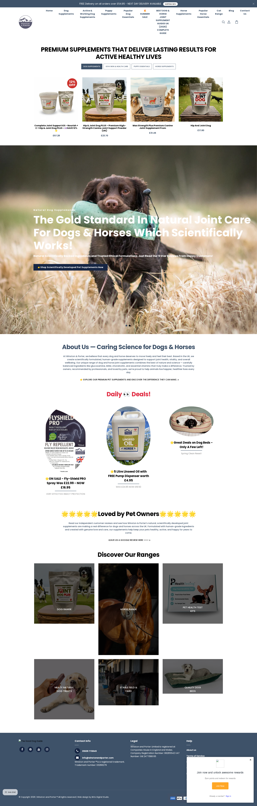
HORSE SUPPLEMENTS (164, 66)
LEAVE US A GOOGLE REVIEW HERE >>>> (128, 540)
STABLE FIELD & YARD (128, 689)
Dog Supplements (66, 12)
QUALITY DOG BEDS (193, 689)
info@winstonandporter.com (98, 757)
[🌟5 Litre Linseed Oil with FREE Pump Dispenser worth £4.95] (128, 435)
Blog (231, 10)
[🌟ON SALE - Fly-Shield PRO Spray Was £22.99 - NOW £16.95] (66, 439)
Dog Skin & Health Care (117, 66)
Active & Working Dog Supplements (87, 14)
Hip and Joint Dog (201, 125)
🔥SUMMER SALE (145, 14)
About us (191, 750)
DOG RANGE (64, 609)
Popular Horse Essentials (203, 14)
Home (49, 10)
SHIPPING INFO (170, 4)
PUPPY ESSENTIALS (142, 66)
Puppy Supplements (108, 12)
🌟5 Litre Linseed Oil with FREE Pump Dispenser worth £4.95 (128, 476)
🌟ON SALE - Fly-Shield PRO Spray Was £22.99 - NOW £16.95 (65, 483)
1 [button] (126, 325)
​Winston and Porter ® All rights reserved (56, 797)
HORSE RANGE (128, 609)
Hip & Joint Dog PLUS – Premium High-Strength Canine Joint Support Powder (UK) (104, 128)
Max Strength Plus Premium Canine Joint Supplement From (153, 127)
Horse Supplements (183, 12)
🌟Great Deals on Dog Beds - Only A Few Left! (191, 445)
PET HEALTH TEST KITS (193, 609)
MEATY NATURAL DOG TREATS (64, 689)
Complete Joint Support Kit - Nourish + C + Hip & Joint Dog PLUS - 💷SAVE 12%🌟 (56, 128)
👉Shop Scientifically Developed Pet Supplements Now (70, 267)
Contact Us (245, 12)
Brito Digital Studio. (100, 797)
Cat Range (219, 12)
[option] (128, 239)
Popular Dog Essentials (128, 14)
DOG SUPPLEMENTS (91, 66)
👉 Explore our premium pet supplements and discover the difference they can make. (128, 379)
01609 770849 (89, 751)
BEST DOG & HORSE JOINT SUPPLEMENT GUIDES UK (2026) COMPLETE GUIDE (163, 22)
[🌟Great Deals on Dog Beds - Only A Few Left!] (191, 421)
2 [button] (129, 325)
